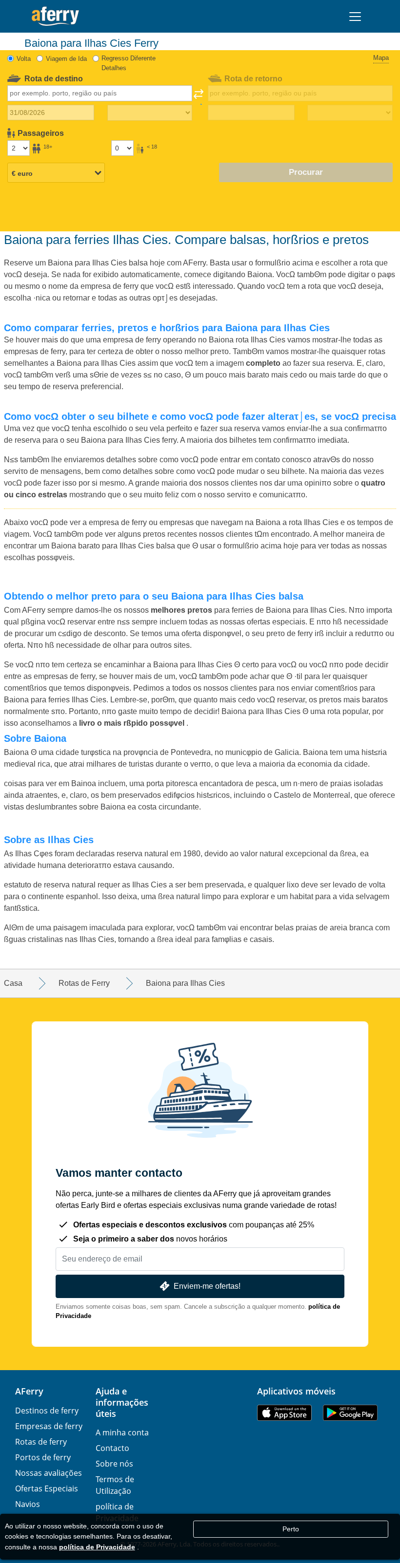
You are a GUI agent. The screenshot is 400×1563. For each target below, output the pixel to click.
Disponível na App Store (284, 1413)
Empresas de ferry (48, 1426)
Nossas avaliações (48, 1473)
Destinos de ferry (47, 1410)
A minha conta (122, 1432)
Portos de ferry (43, 1457)
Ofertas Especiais (46, 1488)
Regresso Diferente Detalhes (128, 63)
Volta (24, 58)
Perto (290, 1529)
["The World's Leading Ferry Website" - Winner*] (55, 16)
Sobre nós (114, 1463)
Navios (27, 1504)
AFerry (29, 1391)
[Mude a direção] (198, 97)
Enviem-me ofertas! (207, 1286)
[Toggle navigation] (355, 16)
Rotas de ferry (41, 1441)
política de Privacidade (97, 1547)
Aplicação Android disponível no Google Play (350, 1413)
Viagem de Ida (66, 58)
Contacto (112, 1448)
